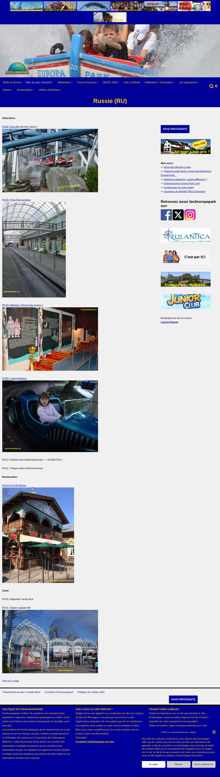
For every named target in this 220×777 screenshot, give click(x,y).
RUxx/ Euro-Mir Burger (14, 485)
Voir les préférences (203, 764)
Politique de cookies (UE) (90, 692)
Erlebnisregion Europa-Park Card (181, 183)
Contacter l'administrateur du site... (95, 741)
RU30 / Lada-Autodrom (14, 378)
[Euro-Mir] (50, 191)
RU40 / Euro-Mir (10, 127)
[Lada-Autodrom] (50, 451)
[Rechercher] (211, 86)
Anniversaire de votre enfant (179, 187)
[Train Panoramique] (34, 296)
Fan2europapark (22, 773)
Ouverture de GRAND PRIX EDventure (184, 191)
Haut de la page (10, 681)
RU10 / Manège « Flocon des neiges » (22, 305)
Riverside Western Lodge (177, 167)
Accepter (153, 764)
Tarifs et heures (12, 82)
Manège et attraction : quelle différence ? (185, 179)
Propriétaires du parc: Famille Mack (21, 692)
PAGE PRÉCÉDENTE (175, 129)
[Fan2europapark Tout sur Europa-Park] (17, 68)
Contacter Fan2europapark (59, 692)
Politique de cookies (177, 771)
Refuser (179, 764)
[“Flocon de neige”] (50, 370)
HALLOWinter (132, 82)
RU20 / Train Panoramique (16, 200)
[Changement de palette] (216, 86)
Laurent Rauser (169, 322)
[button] (214, 732)
